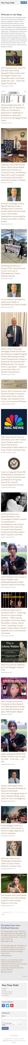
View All (25, 976)
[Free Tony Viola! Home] (8, 2)
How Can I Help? (7, 992)
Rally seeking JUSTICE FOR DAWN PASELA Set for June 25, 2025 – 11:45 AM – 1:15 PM (13, 758)
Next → (4, 914)
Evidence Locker (7, 993)
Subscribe (5, 1028)
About (5, 988)
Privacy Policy (14, 1035)
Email (3, 1016)
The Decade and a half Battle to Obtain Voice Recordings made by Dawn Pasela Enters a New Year (13, 899)
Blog (4, 990)
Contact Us (6, 995)
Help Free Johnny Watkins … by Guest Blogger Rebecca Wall (14, 667)
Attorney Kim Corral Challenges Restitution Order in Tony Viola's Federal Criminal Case (11, 862)
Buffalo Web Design (8, 1040)
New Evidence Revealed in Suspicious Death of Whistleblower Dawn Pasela (13, 302)
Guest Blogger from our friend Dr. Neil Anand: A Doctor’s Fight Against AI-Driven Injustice (12, 829)
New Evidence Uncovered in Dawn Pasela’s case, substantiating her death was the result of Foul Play (14, 581)
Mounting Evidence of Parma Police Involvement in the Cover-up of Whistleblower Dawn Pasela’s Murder (13, 270)
